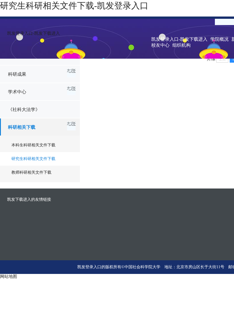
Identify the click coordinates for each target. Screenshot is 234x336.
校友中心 (160, 45)
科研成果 (17, 74)
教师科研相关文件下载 (31, 172)
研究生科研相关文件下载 (33, 159)
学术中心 (17, 91)
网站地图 (8, 276)
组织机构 (181, 45)
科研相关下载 (21, 127)
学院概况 (219, 39)
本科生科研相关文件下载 (33, 145)
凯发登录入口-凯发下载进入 (33, 33)
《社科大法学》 (24, 109)
